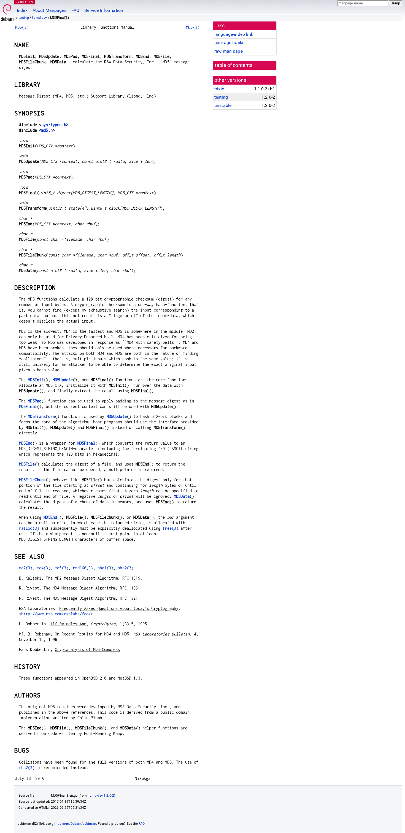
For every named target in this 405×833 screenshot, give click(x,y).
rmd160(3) (83, 568)
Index (22, 10)
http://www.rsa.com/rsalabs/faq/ (56, 614)
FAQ (75, 10)
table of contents (234, 65)
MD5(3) (22, 27)
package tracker (230, 42)
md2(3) (26, 568)
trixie (219, 88)
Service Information (103, 10)
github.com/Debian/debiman (74, 824)
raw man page (228, 51)
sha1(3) (105, 568)
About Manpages (49, 10)
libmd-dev (39, 18)
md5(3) (61, 568)
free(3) (170, 528)
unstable (222, 105)
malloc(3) (29, 528)
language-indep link (233, 34)
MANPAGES (24, 2)
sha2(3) (125, 568)
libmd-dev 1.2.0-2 (101, 795)
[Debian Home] (7, 11)
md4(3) (43, 568)
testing (23, 18)
